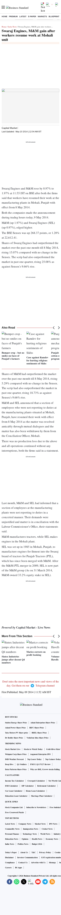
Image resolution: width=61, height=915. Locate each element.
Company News (24, 824)
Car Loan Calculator (13, 791)
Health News (37, 839)
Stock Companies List (14, 807)
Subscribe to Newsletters (36, 807)
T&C (34, 852)
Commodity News (12, 829)
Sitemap (52, 862)
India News (12, 26)
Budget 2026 (37, 844)
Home (4, 16)
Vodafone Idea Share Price (37, 738)
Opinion (25, 839)
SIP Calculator (28, 786)
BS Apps (18, 867)
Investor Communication (27, 857)
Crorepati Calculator (36, 781)
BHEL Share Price (39, 733)
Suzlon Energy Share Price (16, 722)
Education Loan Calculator (16, 796)
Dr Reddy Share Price (14, 738)
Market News (40, 824)
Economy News (52, 839)
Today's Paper (11, 852)
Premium (13, 16)
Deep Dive (9, 764)
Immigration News (30, 829)
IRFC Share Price (36, 728)
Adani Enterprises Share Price (42, 722)
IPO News (53, 824)
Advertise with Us (38, 862)
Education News (11, 839)
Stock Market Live (12, 749)
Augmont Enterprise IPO (40, 754)
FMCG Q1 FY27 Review (40, 764)
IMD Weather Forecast (14, 759)
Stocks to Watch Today (33, 749)
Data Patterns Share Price (16, 769)
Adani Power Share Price (15, 728)
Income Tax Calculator (14, 781)
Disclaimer (9, 857)
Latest (22, 16)
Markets (42, 16)
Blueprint (54, 16)
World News (45, 834)
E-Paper (32, 16)
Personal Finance (12, 834)
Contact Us (22, 862)
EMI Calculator (11, 786)
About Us (24, 852)
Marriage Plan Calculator (41, 796)
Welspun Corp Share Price (16, 754)
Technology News (30, 834)
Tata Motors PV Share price (16, 733)
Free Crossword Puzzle (14, 812)
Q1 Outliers (22, 764)
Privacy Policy (45, 852)
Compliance (10, 862)
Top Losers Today (34, 759)
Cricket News (47, 829)
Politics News (23, 844)
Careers (8, 867)
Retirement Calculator (46, 786)
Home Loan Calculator (35, 791)
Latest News (10, 824)
